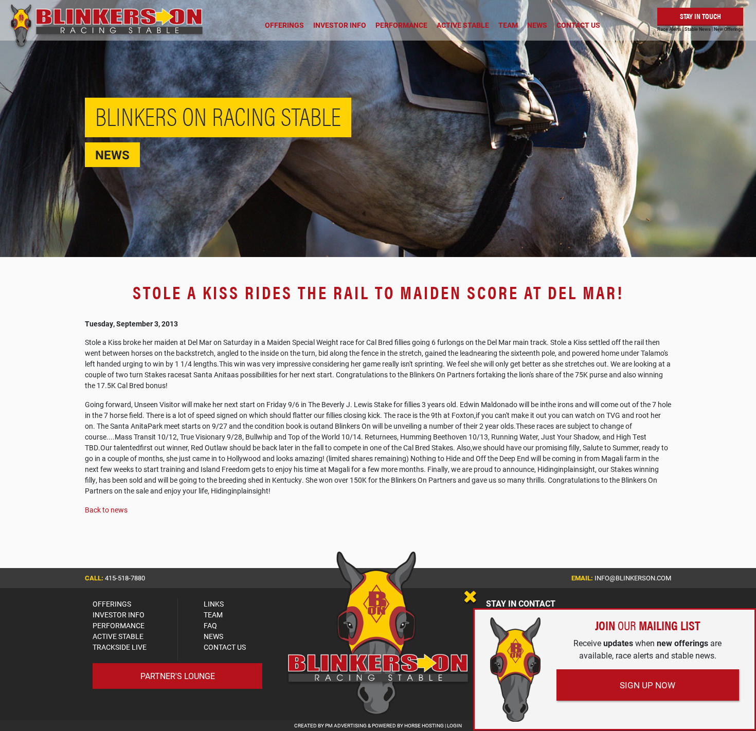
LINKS (214, 604)
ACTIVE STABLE (118, 636)
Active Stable (463, 25)
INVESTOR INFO (119, 614)
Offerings (284, 25)
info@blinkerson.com (633, 577)
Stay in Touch (700, 15)
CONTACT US (225, 647)
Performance (401, 25)
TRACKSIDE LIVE (120, 647)
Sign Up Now (647, 685)
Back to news (106, 510)
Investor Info (339, 25)
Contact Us (578, 25)
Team (508, 25)
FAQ (210, 625)
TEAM (213, 614)
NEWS (213, 636)
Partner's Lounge (177, 675)
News (537, 25)
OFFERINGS (112, 604)
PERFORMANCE (119, 625)
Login (454, 725)
